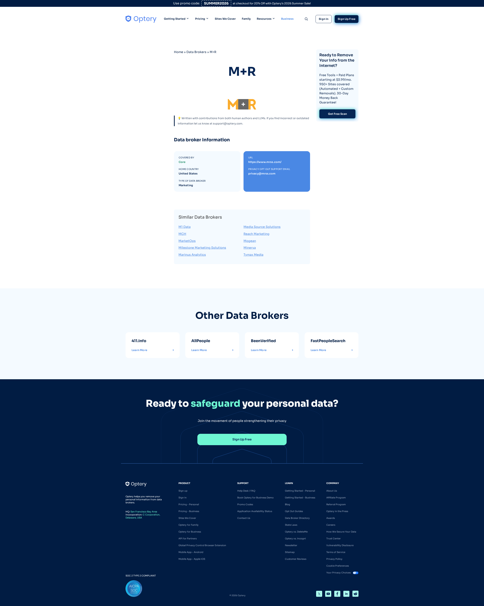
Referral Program (336, 504)
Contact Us (243, 518)
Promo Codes (245, 504)
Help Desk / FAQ (246, 490)
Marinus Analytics (192, 255)
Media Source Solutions (262, 227)
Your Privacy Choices (338, 572)
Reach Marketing (256, 234)
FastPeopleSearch (328, 341)
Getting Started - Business (300, 497)
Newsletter (291, 545)
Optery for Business (189, 531)
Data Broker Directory (297, 518)
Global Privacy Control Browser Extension (202, 545)
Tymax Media (253, 255)
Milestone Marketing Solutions (202, 248)
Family (246, 18)
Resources (264, 18)
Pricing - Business (188, 511)
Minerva (250, 248)
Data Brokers (196, 52)
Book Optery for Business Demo (255, 497)
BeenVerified (263, 341)
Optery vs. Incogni (295, 538)
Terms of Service (335, 552)
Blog (287, 504)
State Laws (291, 524)
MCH (182, 234)
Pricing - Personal (188, 504)
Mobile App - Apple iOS (191, 559)
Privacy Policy (334, 559)
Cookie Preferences (337, 565)
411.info (139, 341)
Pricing (200, 18)
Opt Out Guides (294, 511)
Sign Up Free (346, 19)
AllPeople (200, 341)
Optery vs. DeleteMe (296, 531)
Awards (330, 518)
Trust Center (333, 538)
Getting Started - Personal (300, 490)
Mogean (250, 241)
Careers (330, 524)
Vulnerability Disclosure (340, 545)
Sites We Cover (225, 18)
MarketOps (187, 241)
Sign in (182, 497)
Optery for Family (188, 524)
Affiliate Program (336, 497)
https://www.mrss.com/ (264, 162)
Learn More (139, 350)
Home (178, 52)
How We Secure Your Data (341, 531)
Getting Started (174, 18)
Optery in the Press (337, 511)
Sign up (182, 490)
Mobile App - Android (190, 552)
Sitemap (290, 552)
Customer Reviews (295, 559)
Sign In (323, 19)
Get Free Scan (337, 114)
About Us (331, 490)
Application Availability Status (254, 511)
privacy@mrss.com (262, 173)
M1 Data (184, 227)
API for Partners (187, 538)
